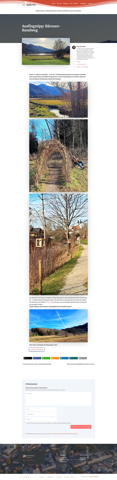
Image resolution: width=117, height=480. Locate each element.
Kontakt (90, 3)
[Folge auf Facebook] (20, 477)
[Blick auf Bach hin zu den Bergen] (58, 117)
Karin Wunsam (81, 46)
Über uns (59, 3)
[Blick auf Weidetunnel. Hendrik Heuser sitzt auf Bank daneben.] (58, 191)
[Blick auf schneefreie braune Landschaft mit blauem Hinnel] (58, 342)
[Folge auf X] (22, 477)
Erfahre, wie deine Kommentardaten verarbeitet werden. (65, 433)
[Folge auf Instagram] (24, 477)
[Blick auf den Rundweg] (58, 294)
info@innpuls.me (84, 457)
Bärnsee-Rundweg (37, 349)
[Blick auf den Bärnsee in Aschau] (46, 64)
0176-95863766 (30, 460)
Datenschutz (50, 477)
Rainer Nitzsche (94, 476)
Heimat (78, 61)
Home (53, 3)
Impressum (83, 459)
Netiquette (59, 477)
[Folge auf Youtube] (26, 477)
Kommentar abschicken (81, 426)
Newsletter (83, 3)
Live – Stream (73, 3)
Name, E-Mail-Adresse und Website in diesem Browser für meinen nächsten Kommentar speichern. (49, 423)
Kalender (65, 3)
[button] (28, 358)
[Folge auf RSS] (28, 477)
